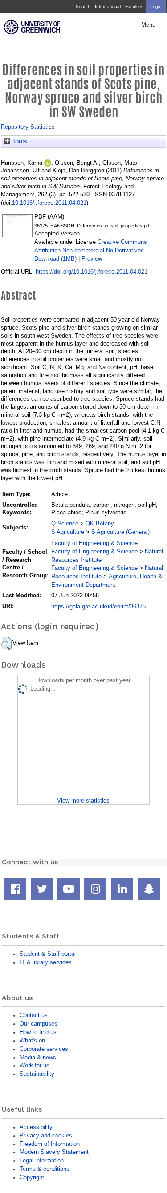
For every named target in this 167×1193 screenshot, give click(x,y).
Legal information (42, 1160)
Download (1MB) (55, 258)
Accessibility (36, 1127)
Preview (91, 258)
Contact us (34, 1015)
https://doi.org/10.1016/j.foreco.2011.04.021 (91, 271)
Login (156, 6)
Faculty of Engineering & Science (94, 543)
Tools (18, 141)
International (108, 6)
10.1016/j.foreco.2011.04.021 (49, 202)
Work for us (34, 1065)
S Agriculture (67, 532)
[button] (6, 643)
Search (83, 6)
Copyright (32, 1177)
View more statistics (83, 800)
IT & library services (46, 962)
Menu (148, 25)
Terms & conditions (44, 1168)
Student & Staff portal (48, 953)
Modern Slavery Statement (54, 1152)
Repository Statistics (28, 126)
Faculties (134, 6)
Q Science (64, 523)
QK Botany (100, 523)
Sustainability (37, 1073)
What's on (32, 1040)
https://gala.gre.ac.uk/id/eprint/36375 (98, 606)
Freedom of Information (50, 1144)
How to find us (38, 1032)
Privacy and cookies (46, 1135)
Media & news (38, 1057)
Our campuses (38, 1023)
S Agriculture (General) (120, 532)
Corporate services (44, 1049)
